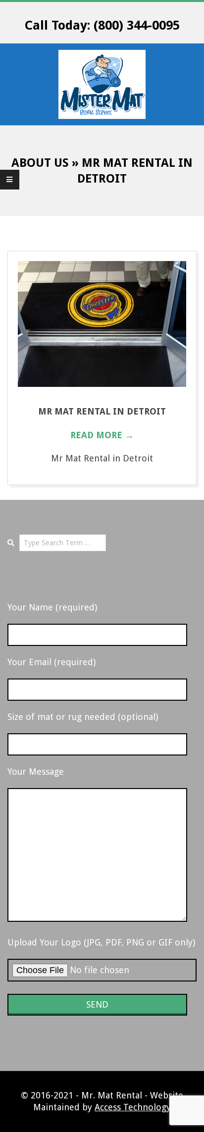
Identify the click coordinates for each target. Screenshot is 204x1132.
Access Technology (133, 1107)
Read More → (102, 435)
